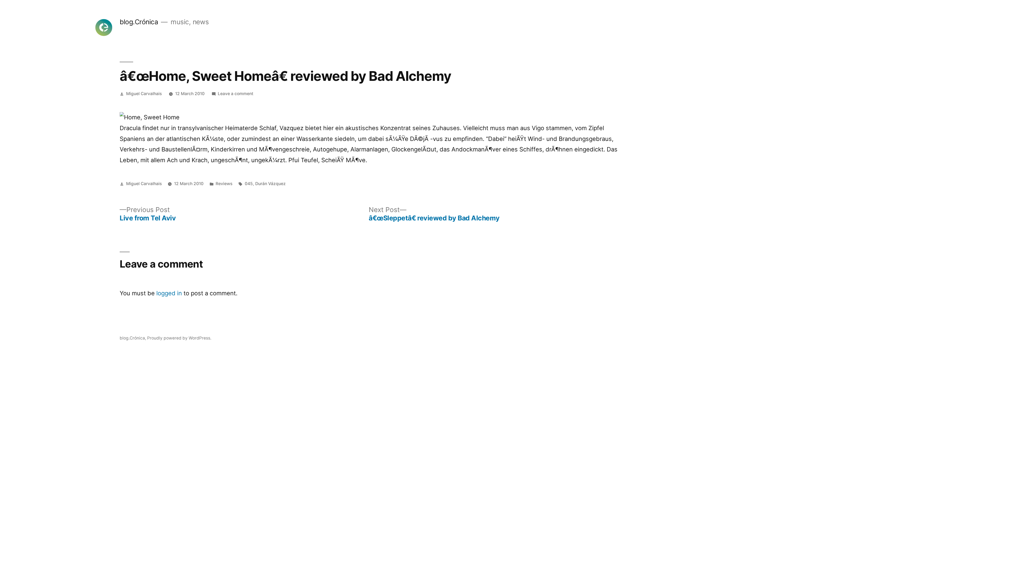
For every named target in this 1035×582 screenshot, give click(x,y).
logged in (169, 293)
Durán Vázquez (270, 183)
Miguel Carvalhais (144, 93)
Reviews (224, 183)
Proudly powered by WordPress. (179, 338)
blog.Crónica (139, 22)
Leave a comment (235, 93)
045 (249, 183)
